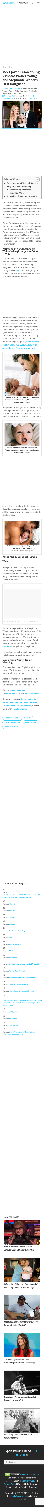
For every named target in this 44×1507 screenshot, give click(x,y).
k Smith (34, 98)
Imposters (26, 718)
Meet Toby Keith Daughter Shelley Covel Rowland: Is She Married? (21, 1323)
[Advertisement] (22, 33)
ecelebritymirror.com (19, 1496)
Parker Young (30, 722)
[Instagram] (17, 1455)
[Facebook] (34, 1451)
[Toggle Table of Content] (36, 179)
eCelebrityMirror (32, 693)
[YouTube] (23, 1455)
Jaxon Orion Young (12, 722)
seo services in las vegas (17, 931)
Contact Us (34, 1474)
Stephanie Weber (11, 727)
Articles (24, 699)
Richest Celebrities (23, 705)
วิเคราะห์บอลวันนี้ (14, 1025)
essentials (12, 911)
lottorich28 (13, 957)
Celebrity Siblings (30, 702)
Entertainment (12, 693)
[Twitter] (20, 1455)
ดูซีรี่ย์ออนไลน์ (13, 1012)
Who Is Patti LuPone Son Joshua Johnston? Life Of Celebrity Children (19, 1248)
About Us (24, 1474)
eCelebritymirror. (19, 709)
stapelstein (13, 1019)
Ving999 (12, 904)
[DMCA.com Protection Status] (12, 1474)
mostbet (12, 951)
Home (4, 88)
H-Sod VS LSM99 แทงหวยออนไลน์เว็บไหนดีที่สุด (24, 964)
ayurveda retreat (15, 944)
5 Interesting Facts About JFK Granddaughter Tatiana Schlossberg (19, 1361)
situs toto (12, 917)
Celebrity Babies (14, 88)
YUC (10, 937)
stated (18, 270)
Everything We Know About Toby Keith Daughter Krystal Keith (20, 1398)
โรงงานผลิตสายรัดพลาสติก (17, 971)
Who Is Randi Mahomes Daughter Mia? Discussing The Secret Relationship (21, 1286)
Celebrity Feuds (15, 702)
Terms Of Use (28, 1480)
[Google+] (37, 1451)
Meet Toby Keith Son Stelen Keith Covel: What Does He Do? (21, 1436)
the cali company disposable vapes (21, 991)
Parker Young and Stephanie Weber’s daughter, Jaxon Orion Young (22, 185)
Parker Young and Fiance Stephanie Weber (20, 191)
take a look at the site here (19, 984)
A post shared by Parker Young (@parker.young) (22, 621)
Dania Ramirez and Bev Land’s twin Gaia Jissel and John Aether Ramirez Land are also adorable (20, 344)
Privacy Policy (10, 1484)
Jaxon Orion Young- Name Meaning (22, 196)
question (6, 646)
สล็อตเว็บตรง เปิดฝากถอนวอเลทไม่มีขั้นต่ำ (22, 978)
